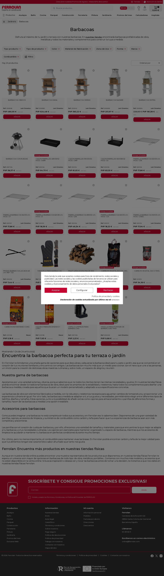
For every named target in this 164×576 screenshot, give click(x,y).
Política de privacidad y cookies (105, 296)
